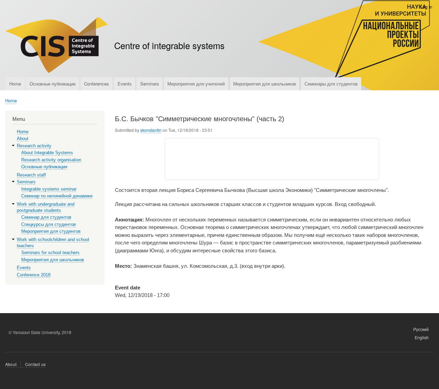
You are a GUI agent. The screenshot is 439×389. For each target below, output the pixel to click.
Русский (421, 329)
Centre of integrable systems (169, 45)
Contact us (35, 364)
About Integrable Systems (47, 152)
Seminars (149, 83)
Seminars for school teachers (50, 252)
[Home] (56, 46)
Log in (426, 6)
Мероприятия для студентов (51, 231)
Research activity (34, 145)
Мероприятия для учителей (196, 83)
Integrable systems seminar (48, 189)
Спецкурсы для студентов (48, 224)
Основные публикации (52, 83)
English (422, 337)
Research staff (31, 175)
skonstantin (151, 130)
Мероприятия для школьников (264, 83)
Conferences (96, 83)
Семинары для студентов (331, 83)
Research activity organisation (51, 159)
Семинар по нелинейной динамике (57, 195)
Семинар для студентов (46, 217)
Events (125, 83)
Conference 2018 (33, 274)
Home (15, 83)
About (22, 138)
